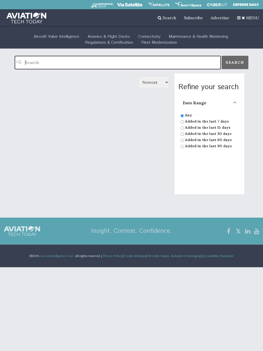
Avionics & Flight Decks (109, 37)
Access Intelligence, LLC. (57, 256)
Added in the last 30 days (207, 133)
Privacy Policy (112, 256)
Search (169, 17)
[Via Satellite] (129, 4)
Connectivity (149, 37)
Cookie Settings (134, 256)
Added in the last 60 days (208, 139)
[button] (248, 17)
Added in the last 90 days (208, 146)
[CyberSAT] (217, 4)
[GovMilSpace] (188, 4)
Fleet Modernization (159, 42)
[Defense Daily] (246, 4)
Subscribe (193, 17)
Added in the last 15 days (207, 127)
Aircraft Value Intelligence (56, 37)
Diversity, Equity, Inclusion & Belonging (174, 256)
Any (188, 115)
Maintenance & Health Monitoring (198, 37)
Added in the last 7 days (206, 121)
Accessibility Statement (218, 256)
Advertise (220, 17)
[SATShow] (159, 4)
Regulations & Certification (109, 42)
